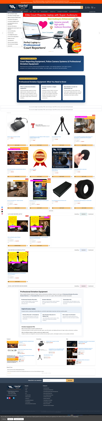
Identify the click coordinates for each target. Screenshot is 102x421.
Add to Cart (17, 145)
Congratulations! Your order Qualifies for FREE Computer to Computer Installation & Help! (56, 349)
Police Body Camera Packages (13, 44)
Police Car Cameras (46, 403)
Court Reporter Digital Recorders (13, 21)
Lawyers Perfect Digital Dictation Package (25, 349)
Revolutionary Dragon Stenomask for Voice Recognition (39, 200)
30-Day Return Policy (73, 11)
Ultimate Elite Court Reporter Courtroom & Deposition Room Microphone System (85, 349)
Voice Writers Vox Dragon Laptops (13, 15)
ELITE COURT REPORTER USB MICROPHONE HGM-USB (16, 169)
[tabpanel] (51, 30)
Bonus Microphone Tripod (56, 136)
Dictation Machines (24, 295)
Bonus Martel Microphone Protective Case (59, 200)
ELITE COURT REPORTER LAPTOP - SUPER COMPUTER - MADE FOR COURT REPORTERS (39, 238)
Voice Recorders (11, 32)
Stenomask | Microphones (12, 26)
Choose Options (17, 245)
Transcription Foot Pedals (47, 400)
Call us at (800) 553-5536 (12, 395)
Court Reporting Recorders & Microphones (13, 24)
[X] (12, 398)
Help (31, 11)
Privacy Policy (75, 416)
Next (99, 33)
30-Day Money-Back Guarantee (30, 403)
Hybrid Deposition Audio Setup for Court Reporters (14, 29)
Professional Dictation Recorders (70, 294)
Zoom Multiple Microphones (12, 34)
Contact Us (52, 11)
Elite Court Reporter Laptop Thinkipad (14, 237)
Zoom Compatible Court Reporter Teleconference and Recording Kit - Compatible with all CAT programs (83, 137)
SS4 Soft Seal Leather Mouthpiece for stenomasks (82, 200)
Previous (2, 33)
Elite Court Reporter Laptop (12, 13)
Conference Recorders (47, 396)
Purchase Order (44, 11)
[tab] (15, 214)
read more (9, 373)
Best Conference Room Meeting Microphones (15, 369)
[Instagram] (14, 398)
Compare (27, 145)
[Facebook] (7, 398)
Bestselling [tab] (15, 112)
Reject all (10, 419)
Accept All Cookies (19, 419)
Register (88, 7)
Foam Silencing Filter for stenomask (80, 169)
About (34, 11)
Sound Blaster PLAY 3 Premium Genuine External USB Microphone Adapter (86, 342)
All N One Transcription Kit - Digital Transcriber (15, 200)
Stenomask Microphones (47, 393)
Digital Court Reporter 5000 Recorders (14, 17)
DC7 (38, 11)
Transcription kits (11, 40)
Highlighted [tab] (83, 214)
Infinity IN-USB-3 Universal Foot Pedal (13, 136)
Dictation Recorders (11, 38)
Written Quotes (27, 396)
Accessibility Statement (62, 11)
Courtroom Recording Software (13, 36)
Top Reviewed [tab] (90, 214)
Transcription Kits (35, 295)
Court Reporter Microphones (13, 19)
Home (26, 388)
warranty (26, 11)
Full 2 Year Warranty (33, 169)
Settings (4, 419)
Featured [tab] (9, 112)
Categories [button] (10, 11)
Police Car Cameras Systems (13, 42)
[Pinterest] (9, 398)
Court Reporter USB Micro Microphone (82, 359)
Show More (51, 210)
